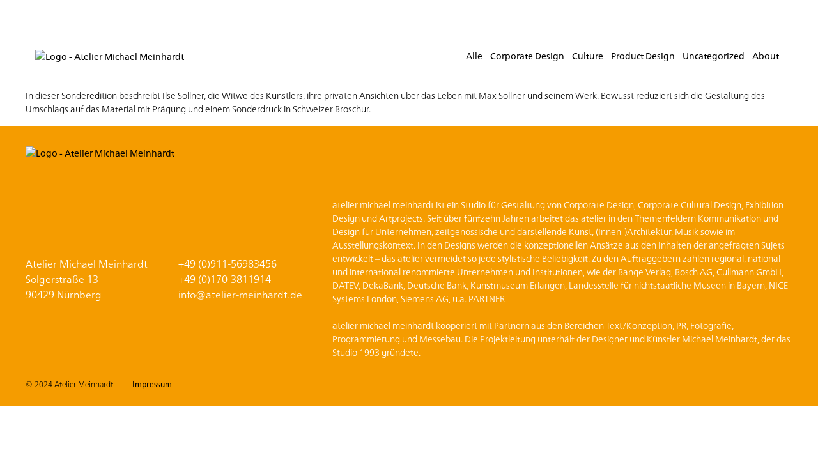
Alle (474, 55)
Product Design (643, 55)
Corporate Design (527, 55)
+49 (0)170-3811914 (224, 279)
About (765, 55)
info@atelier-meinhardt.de (240, 294)
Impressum (152, 383)
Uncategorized (714, 55)
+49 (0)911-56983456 (227, 263)
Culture (587, 55)
